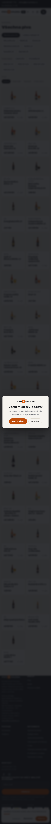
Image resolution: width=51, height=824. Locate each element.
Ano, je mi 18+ (18, 421)
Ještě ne (35, 421)
